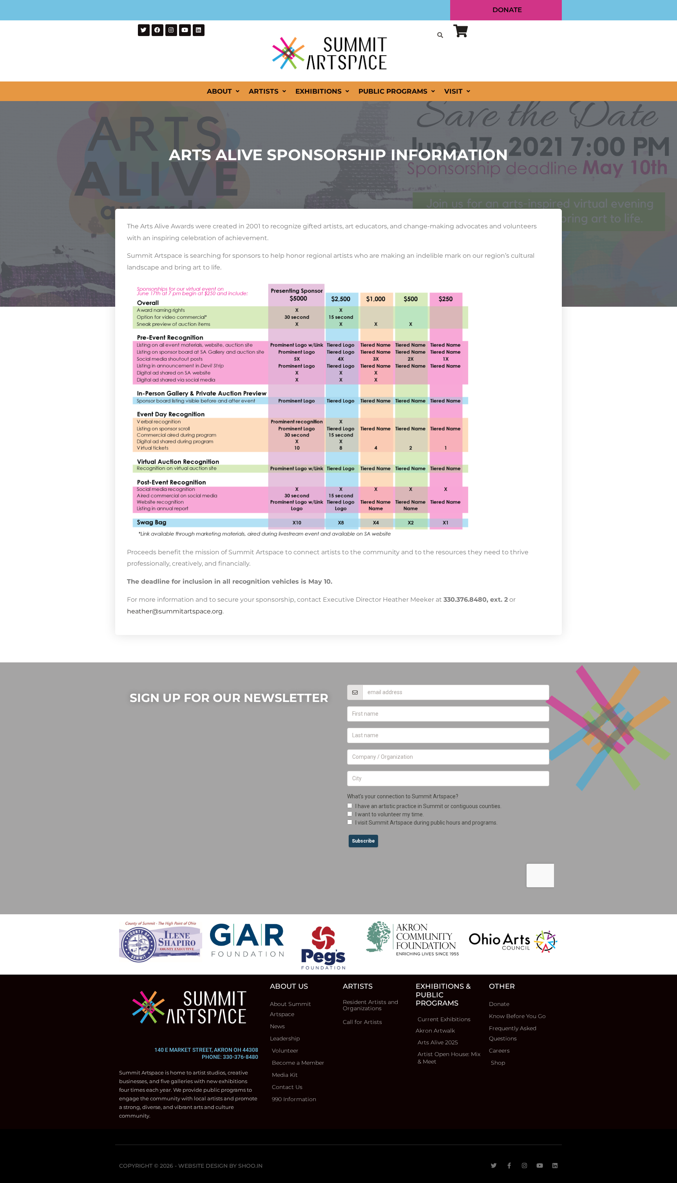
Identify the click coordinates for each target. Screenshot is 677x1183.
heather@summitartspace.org (175, 611)
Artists (264, 91)
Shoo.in (250, 1165)
